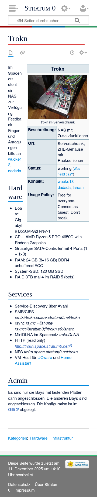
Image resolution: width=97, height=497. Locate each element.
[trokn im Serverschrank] (57, 96)
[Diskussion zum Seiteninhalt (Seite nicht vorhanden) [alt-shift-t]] (22, 52)
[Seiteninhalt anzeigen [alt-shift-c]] (10, 52)
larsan (78, 187)
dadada (64, 187)
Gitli (11, 409)
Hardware (38, 438)
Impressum (25, 490)
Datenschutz (19, 484)
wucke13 (66, 181)
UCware (44, 357)
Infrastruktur (62, 438)
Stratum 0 (40, 8)
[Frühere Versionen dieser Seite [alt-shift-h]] (72, 52)
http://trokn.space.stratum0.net (41, 346)
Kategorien (17, 438)
